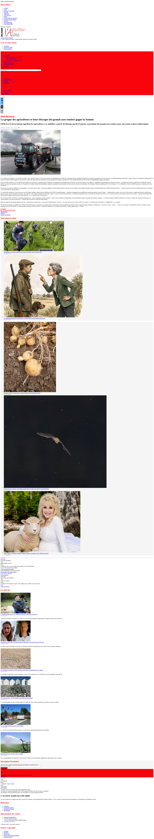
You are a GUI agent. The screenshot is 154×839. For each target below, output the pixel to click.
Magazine (6, 66)
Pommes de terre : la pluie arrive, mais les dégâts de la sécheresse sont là (22, 393)
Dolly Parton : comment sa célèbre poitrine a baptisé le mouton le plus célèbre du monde (26, 553)
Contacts (6, 81)
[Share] (77, 99)
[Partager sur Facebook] (77, 104)
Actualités (6, 55)
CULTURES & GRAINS (10, 18)
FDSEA (3, 213)
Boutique (6, 832)
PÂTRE (6, 12)
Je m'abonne (4, 786)
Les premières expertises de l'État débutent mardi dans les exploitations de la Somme (22, 670)
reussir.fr (6, 8)
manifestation (4, 212)
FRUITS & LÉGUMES (10, 19)
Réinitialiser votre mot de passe (8, 572)
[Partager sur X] (77, 107)
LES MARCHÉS (8, 24)
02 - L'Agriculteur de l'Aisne (14, 57)
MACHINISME (8, 22)
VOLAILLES (7, 15)
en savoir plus (4, 776)
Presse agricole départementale (11, 835)
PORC (5, 17)
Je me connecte (4, 575)
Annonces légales (8, 47)
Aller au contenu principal (7, 1)
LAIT (5, 9)
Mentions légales (8, 837)
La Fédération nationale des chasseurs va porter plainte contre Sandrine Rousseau (24, 318)
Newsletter (6, 83)
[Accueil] (13, 36)
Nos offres (6, 46)
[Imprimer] (77, 112)
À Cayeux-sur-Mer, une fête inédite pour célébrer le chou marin (17, 698)
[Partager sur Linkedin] (77, 101)
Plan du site (7, 834)
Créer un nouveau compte (7, 569)
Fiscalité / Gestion (8, 80)
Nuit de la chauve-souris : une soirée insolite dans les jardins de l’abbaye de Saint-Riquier (26, 489)
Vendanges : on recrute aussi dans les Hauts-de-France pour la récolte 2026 (23, 252)
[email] (77, 109)
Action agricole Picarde (7, 38)
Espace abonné (7, 49)
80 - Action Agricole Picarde (14, 60)
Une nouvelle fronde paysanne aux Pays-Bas (12, 726)
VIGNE (6, 21)
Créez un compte (5, 586)
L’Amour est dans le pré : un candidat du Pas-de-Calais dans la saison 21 (19, 614)
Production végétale (9, 64)
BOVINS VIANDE (9, 11)
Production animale (9, 63)
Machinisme (7, 61)
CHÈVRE (6, 14)
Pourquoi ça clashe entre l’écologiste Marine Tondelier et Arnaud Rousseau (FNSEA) (22, 642)
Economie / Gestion (9, 67)
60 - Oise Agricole (11, 58)
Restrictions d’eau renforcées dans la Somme (12, 754)
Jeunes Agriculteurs (6, 215)
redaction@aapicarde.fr (10, 817)
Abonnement (7, 79)
